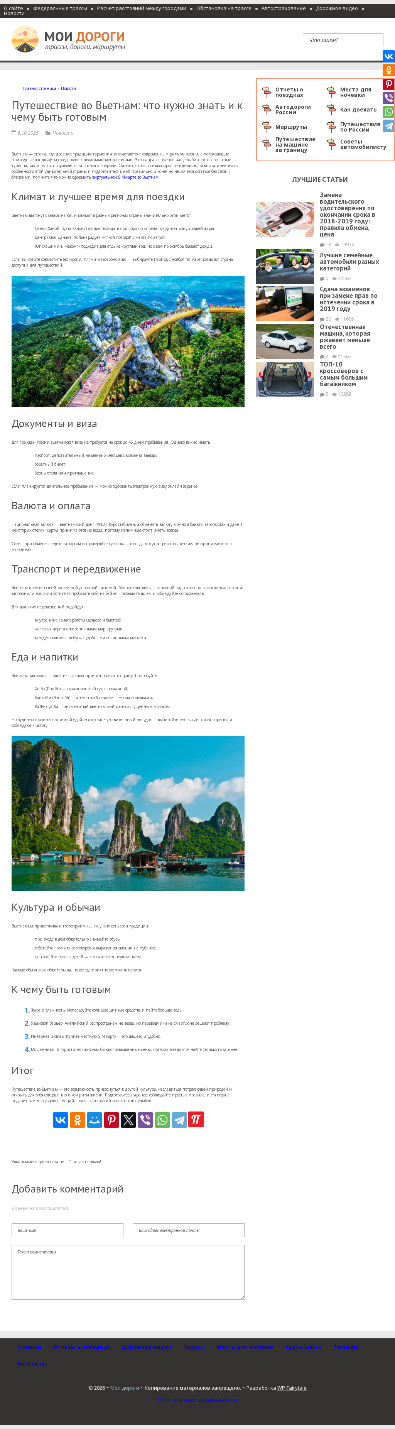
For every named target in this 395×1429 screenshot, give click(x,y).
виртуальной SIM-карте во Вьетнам (125, 177)
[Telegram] (179, 1120)
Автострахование (284, 8)
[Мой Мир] (94, 1120)
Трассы (194, 1346)
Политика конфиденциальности (197, 1399)
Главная (29, 1346)
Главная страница (39, 88)
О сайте (13, 8)
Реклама (346, 1346)
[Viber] (145, 1120)
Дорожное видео (337, 8)
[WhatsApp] (162, 1120)
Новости (14, 13)
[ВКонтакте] (60, 1120)
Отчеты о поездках (81, 1346)
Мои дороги (124, 1387)
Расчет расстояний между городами (141, 8)
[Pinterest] (111, 1120)
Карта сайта (303, 1346)
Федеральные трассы (60, 8)
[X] (128, 1120)
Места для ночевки (245, 1346)
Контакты (31, 1363)
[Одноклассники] (77, 1120)
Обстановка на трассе (224, 8)
